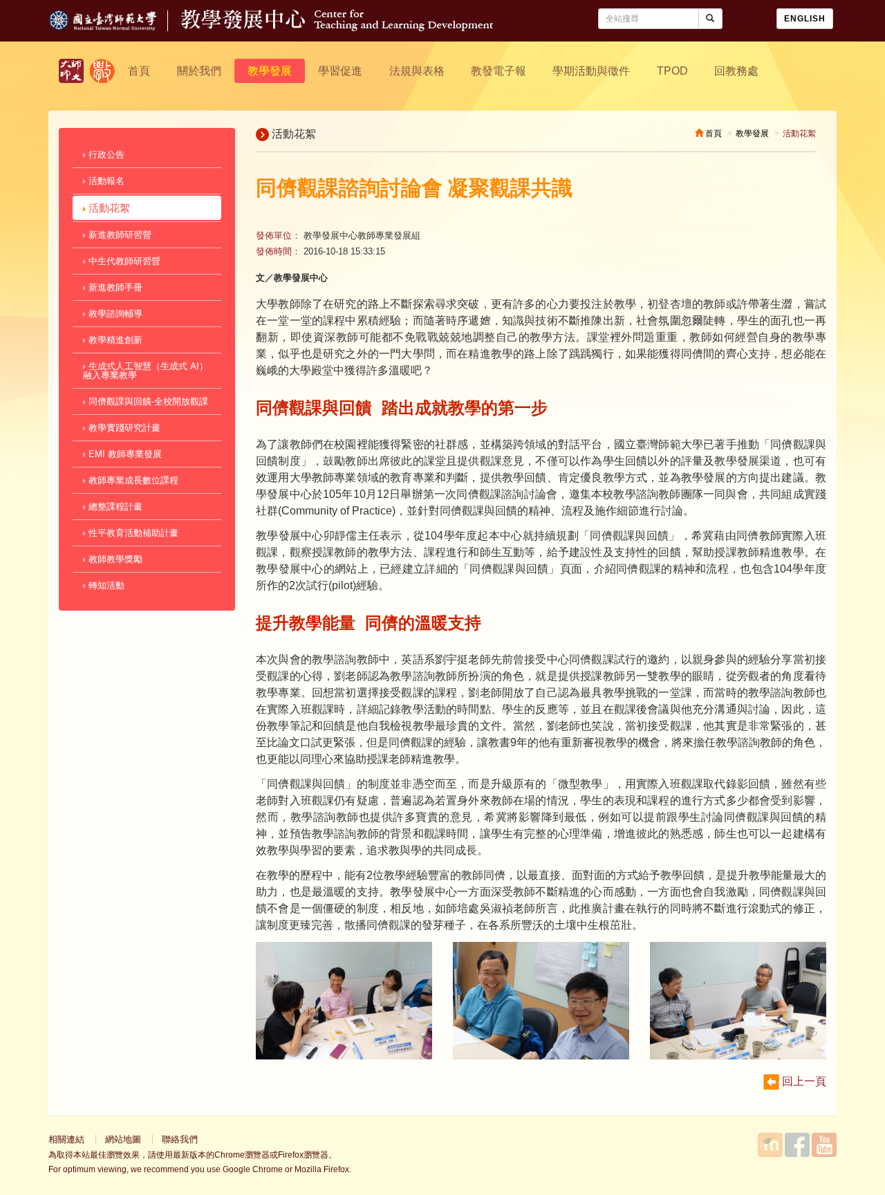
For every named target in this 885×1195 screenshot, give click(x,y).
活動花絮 (108, 208)
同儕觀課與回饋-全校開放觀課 (147, 401)
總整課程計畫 (114, 506)
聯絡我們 (180, 1139)
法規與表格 (417, 71)
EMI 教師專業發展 (124, 454)
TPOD (672, 71)
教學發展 (270, 71)
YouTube (824, 1145)
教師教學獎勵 (114, 559)
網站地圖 (123, 1139)
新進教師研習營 (118, 235)
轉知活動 (105, 585)
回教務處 (736, 71)
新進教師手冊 (114, 287)
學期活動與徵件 (591, 71)
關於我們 (199, 71)
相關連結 (66, 1139)
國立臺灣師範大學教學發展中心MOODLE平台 (770, 1145)
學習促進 (340, 71)
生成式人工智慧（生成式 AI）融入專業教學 (145, 370)
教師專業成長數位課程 (132, 480)
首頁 (139, 71)
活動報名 (105, 181)
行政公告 (105, 154)
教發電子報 (498, 71)
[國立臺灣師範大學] (114, 27)
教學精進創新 (114, 340)
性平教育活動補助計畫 (132, 533)
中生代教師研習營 (123, 261)
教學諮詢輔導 (114, 313)
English (805, 19)
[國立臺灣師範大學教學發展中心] (102, 71)
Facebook (797, 1145)
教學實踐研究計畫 (123, 428)
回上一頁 (802, 1081)
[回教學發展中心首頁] (337, 27)
